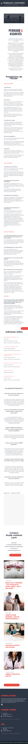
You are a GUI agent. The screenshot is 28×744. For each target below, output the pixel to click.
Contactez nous (15, 555)
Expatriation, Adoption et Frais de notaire (13, 646)
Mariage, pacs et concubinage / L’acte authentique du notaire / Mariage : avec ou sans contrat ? (14, 585)
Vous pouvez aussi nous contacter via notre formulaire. (10, 733)
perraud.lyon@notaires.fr (14, 550)
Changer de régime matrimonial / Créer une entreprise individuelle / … (13, 617)
